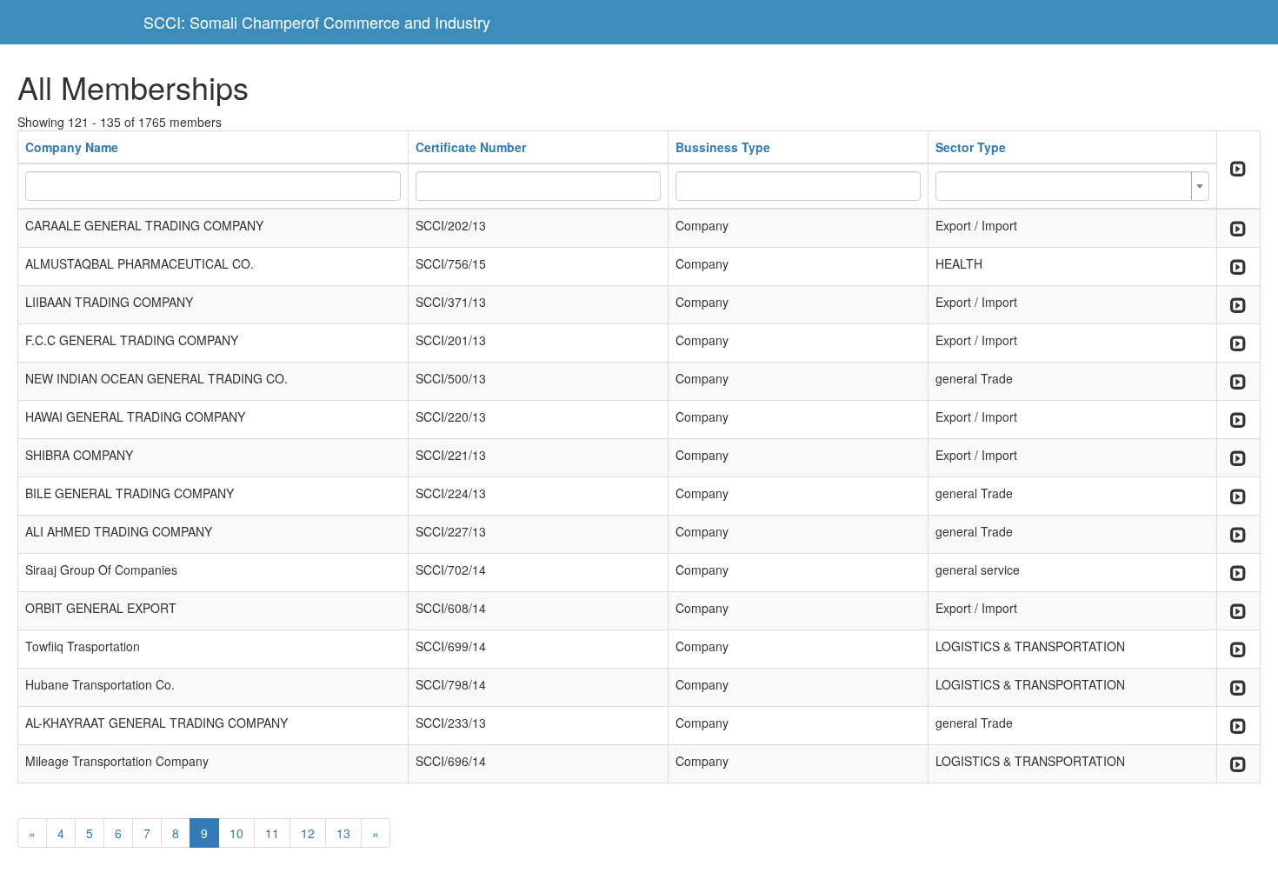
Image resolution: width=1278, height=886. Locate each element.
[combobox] (1072, 186)
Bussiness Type (723, 147)
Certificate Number (471, 147)
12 (308, 833)
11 (272, 833)
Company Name (71, 147)
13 (343, 833)
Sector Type (970, 147)
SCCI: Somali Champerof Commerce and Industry (316, 21)
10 (236, 833)
